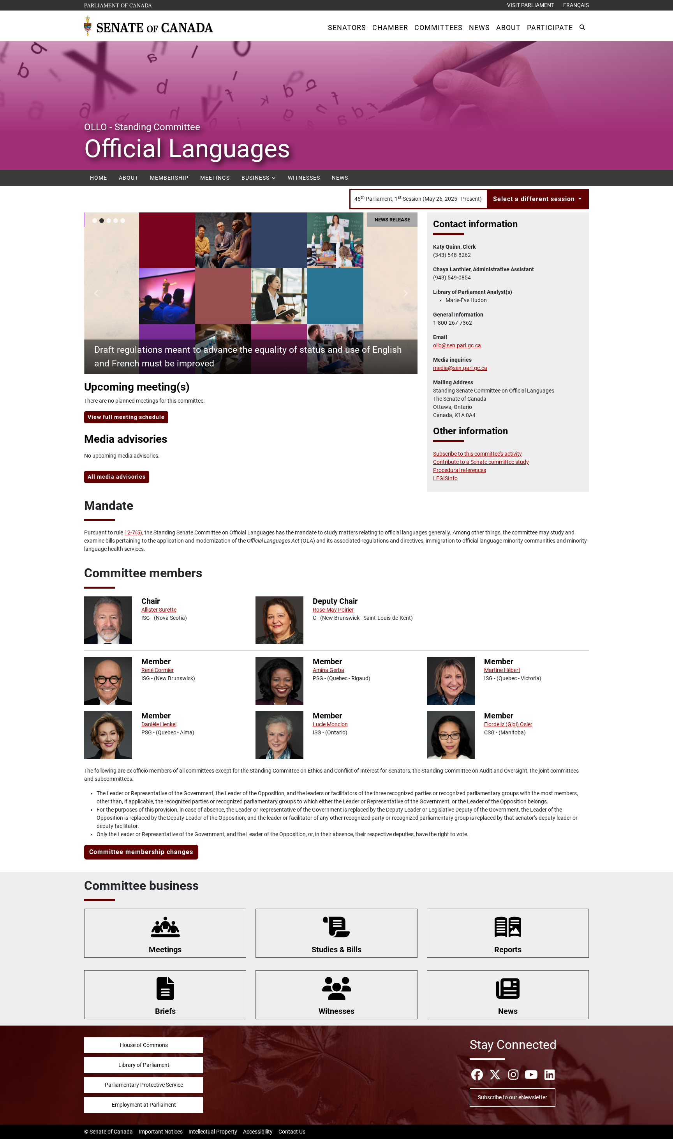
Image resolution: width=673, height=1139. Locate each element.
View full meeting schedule (126, 417)
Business (256, 178)
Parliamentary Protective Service (144, 1085)
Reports (507, 949)
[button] (347, 27)
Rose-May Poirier (333, 610)
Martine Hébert (502, 670)
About (128, 178)
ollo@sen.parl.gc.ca (457, 345)
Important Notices (161, 1131)
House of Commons (144, 1045)
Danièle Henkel (158, 724)
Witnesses (304, 178)
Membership (169, 178)
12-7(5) (133, 532)
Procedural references (459, 470)
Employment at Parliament (144, 1105)
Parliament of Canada (118, 5)
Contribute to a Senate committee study (481, 462)
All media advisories (117, 477)
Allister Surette (158, 610)
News (340, 178)
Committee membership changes (141, 852)
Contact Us (291, 1131)
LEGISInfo (445, 478)
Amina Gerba (328, 670)
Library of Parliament (143, 1065)
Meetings (215, 178)
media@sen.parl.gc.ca (460, 368)
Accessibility (258, 1131)
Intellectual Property (213, 1131)
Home (98, 178)
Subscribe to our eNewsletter (512, 1097)
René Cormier (157, 670)
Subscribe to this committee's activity (477, 454)
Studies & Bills (336, 949)
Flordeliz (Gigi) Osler (508, 724)
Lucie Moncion (330, 724)
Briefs (165, 1011)
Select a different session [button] (535, 199)
